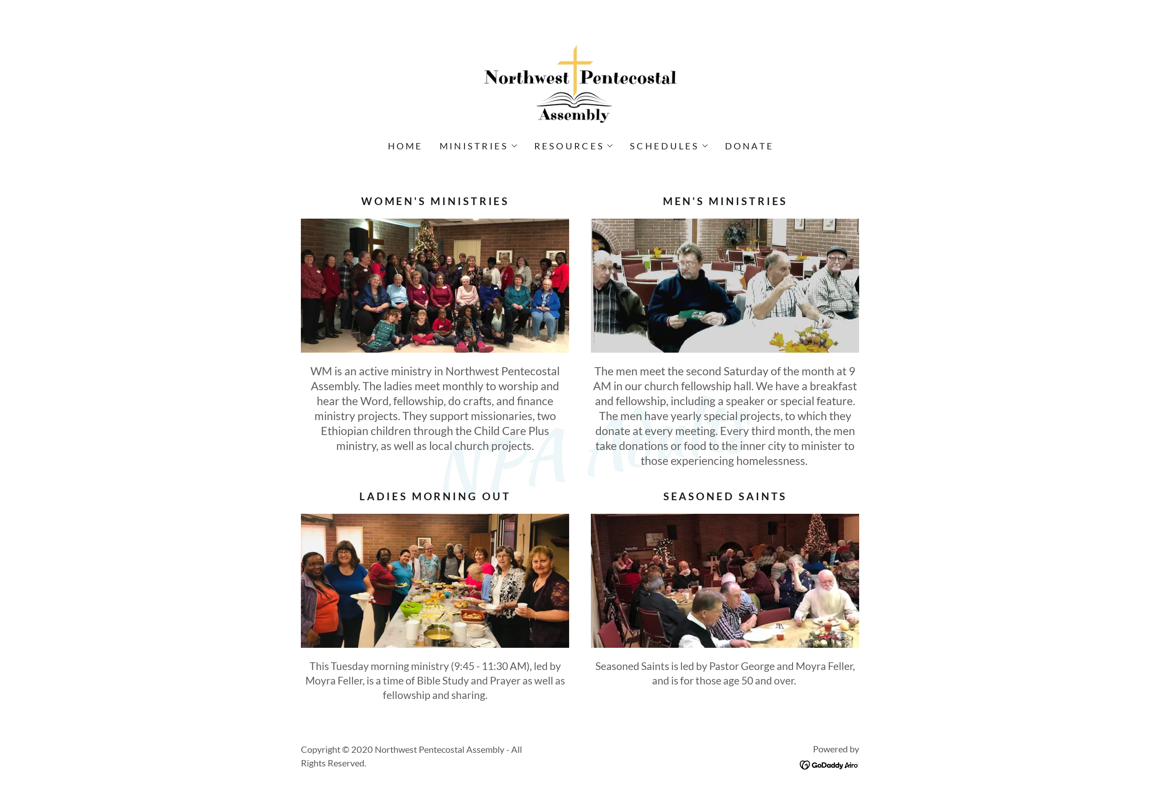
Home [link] (405, 145)
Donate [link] (749, 145)
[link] (580, 83)
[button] (478, 145)
